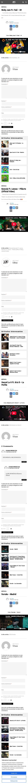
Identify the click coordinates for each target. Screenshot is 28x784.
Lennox (3, 251)
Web (2, 113)
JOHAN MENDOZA (11, 450)
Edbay (12, 203)
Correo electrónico (6, 107)
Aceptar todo (14, 773)
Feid (13, 57)
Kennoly (11, 248)
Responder (24, 461)
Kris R (19, 425)
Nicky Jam (17, 57)
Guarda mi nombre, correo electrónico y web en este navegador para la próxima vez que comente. (13, 120)
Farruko (14, 634)
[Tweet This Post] (14, 26)
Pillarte (7, 251)
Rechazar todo (14, 780)
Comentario (4, 84)
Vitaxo (12, 21)
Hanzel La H (15, 425)
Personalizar (14, 777)
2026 (10, 425)
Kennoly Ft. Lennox (18, 248)
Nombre (3, 101)
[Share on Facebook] (11, 26)
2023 (10, 57)
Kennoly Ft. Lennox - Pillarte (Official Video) (12, 249)
